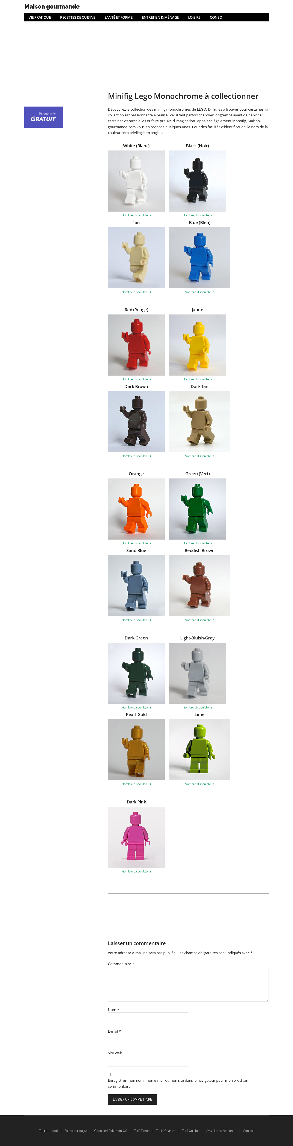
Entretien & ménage (160, 17)
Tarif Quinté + (191, 1130)
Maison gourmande (52, 6)
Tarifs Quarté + (165, 1130)
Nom (113, 1009)
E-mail (114, 1031)
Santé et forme (118, 17)
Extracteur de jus (76, 1130)
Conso (216, 17)
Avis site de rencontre (221, 1130)
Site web (115, 1052)
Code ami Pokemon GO (110, 1130)
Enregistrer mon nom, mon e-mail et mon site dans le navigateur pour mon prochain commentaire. (178, 1083)
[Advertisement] (146, 54)
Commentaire (121, 963)
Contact (248, 1130)
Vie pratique (40, 17)
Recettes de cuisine (77, 17)
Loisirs (194, 17)
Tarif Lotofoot (48, 1130)
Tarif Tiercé (142, 1130)
